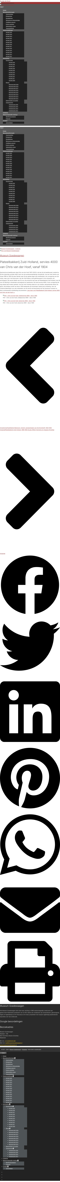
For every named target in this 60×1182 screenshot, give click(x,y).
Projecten (8, 118)
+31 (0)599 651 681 (10, 1041)
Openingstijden (9, 14)
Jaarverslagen (9, 122)
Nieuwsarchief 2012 (13, 98)
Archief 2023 (9, 36)
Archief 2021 (9, 40)
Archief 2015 (9, 50)
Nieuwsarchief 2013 (13, 96)
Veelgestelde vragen (11, 26)
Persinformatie (9, 60)
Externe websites (10, 24)
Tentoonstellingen (8, 30)
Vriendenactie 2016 (13, 104)
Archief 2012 (9, 56)
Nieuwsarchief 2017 (13, 88)
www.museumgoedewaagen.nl (8, 1045)
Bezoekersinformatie (8, 12)
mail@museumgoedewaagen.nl (13, 1043)
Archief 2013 (9, 54)
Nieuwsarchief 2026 (13, 84)
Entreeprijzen (9, 16)
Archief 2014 (9, 52)
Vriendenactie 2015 (13, 106)
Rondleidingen (9, 18)
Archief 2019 (12, 62)
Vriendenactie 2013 (13, 110)
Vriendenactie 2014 (13, 108)
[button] (30, 585)
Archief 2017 (9, 46)
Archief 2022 (9, 38)
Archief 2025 (9, 32)
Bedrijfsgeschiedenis (11, 116)
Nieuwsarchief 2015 (13, 92)
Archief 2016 (9, 48)
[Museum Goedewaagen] (7, 5)
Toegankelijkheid (10, 28)
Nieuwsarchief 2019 (13, 86)
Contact (5, 120)
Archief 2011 (12, 78)
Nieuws (7, 82)
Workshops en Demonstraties (13, 20)
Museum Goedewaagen (15, 1049)
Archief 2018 (9, 44)
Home (4, 10)
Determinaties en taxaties (12, 100)
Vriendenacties (9, 102)
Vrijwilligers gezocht (10, 22)
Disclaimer (24, 1049)
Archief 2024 (9, 34)
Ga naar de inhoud (5, 1)
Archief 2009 (12, 80)
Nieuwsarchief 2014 (13, 94)
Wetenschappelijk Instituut (10, 114)
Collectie (5, 112)
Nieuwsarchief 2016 (13, 90)
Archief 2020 (9, 42)
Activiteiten (6, 58)
